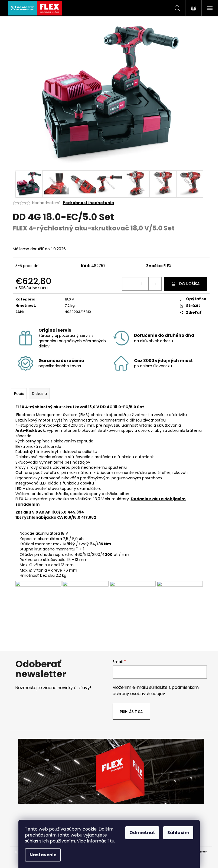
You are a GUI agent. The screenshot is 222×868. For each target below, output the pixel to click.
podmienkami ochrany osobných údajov (156, 690)
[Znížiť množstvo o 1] (128, 283)
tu (112, 841)
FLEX (167, 265)
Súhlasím (178, 832)
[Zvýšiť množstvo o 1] (154, 283)
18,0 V (69, 299)
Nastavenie (43, 855)
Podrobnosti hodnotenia (88, 202)
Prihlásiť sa (131, 711)
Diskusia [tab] (39, 393)
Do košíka (189, 283)
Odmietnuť (142, 832)
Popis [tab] (19, 393)
